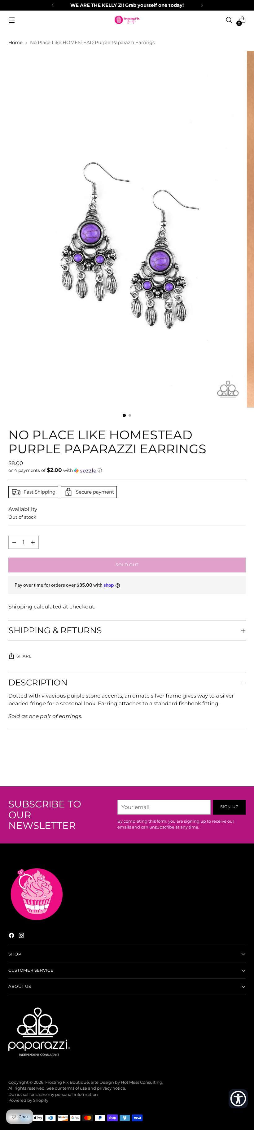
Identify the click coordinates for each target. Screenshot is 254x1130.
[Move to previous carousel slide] (226, 765)
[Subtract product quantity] (32, 542)
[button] (127, 470)
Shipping (20, 606)
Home (15, 42)
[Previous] (52, 5)
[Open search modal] (229, 20)
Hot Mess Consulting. (142, 1082)
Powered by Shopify (28, 1100)
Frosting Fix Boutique (67, 1082)
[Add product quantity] (14, 542)
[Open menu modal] (11, 20)
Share (24, 656)
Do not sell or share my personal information (53, 1094)
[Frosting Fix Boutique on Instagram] (22, 936)
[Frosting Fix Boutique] (127, 20)
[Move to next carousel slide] (240, 765)
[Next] (201, 5)
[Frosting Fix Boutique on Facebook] (12, 936)
